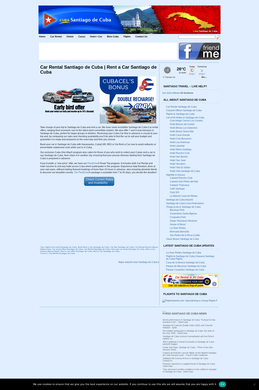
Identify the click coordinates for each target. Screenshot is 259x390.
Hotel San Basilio (179, 156)
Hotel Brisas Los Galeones (183, 128)
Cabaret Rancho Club (181, 178)
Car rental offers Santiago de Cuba (67, 249)
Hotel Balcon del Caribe (182, 124)
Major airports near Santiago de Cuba (137, 262)
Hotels (70, 36)
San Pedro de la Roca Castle (185, 235)
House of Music (178, 224)
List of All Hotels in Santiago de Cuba (185, 117)
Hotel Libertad (177, 146)
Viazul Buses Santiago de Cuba (182, 239)
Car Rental (56, 36)
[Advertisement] (108, 51)
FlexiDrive (92, 163)
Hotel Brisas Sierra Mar (182, 131)
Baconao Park (177, 210)
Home (42, 36)
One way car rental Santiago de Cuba (127, 249)
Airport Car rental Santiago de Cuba (61, 247)
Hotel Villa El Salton (180, 167)
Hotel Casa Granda (180, 135)
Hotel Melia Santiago (181, 149)
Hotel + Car (96, 36)
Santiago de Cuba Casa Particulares (185, 203)
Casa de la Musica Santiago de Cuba (185, 262)
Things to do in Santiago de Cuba (183, 207)
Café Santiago (177, 188)
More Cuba (113, 36)
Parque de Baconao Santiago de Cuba (186, 266)
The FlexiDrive (81, 172)
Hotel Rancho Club (180, 153)
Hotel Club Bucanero (181, 138)
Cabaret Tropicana (179, 185)
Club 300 (174, 192)
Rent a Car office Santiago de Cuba (76, 251)
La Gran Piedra (178, 228)
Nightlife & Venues (175, 175)
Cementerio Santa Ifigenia (183, 213)
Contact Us (141, 36)
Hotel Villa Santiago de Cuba (185, 171)
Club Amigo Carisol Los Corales (186, 120)
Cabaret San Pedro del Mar (184, 181)
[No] (254, 384)
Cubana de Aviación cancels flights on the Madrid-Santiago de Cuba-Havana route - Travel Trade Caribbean (189, 354)
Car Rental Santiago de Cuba (97, 249)
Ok (222, 384)
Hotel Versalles (177, 164)
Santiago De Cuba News (189, 313)
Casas (81, 36)
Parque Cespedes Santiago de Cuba (185, 269)
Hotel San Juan (178, 160)
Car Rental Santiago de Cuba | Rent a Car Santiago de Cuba (98, 69)
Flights (127, 36)
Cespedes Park (178, 217)
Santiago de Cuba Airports (179, 199)
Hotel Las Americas (180, 142)
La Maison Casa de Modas (184, 196)
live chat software (171, 93)
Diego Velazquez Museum (183, 220)
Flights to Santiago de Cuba (180, 114)
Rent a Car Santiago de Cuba (106, 251)
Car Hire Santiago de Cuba (122, 247)
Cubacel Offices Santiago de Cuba (184, 110)
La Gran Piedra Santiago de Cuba (183, 252)
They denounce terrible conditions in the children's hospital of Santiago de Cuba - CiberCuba (189, 370)
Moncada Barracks (179, 231)
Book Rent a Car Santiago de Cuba (93, 247)
